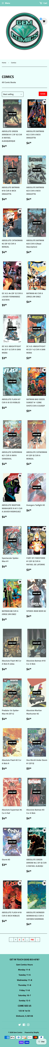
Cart (45, 3)
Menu (7, 3)
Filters (42, 94)
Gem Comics (18, 1032)
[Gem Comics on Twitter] (19, 1025)
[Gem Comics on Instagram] (28, 1025)
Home (4, 62)
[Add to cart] (44, 102)
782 (32, 939)
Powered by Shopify (32, 1032)
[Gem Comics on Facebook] (24, 1025)
